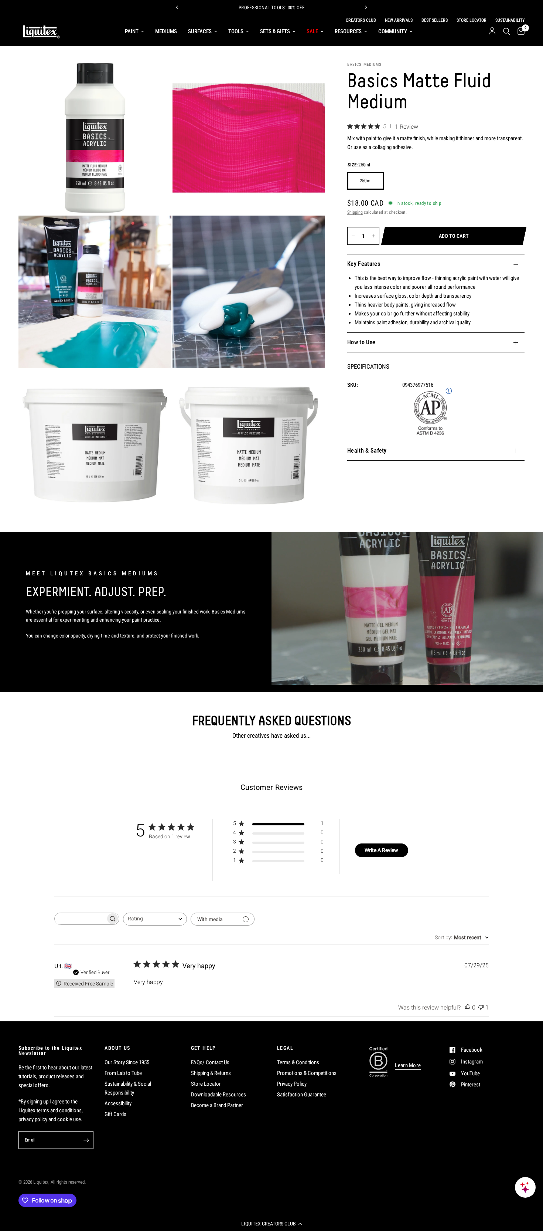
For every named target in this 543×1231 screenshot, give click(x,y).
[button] (271, 1223)
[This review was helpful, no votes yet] (467, 1007)
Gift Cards (115, 1114)
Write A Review (381, 850)
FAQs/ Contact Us (210, 1062)
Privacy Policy (292, 1083)
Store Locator (206, 1083)
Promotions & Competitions (307, 1073)
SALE (312, 31)
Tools (235, 31)
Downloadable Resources (218, 1094)
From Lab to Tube (123, 1073)
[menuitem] (134, 31)
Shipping (355, 212)
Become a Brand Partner (217, 1105)
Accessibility (118, 1103)
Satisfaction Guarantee (301, 1094)
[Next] (366, 7)
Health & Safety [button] (367, 450)
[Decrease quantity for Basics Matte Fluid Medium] (353, 235)
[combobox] (155, 919)
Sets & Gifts (275, 31)
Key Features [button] (363, 263)
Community (392, 31)
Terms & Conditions (298, 1062)
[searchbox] (80, 918)
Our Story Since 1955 (127, 1062)
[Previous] (177, 7)
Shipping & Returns (211, 1073)
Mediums (166, 31)
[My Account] (492, 31)
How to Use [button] (361, 342)
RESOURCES (348, 31)
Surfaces (200, 31)
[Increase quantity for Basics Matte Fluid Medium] (373, 235)
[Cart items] (519, 31)
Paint (132, 31)
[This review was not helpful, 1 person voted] (481, 1007)
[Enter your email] (86, 1140)
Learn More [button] (408, 1065)
